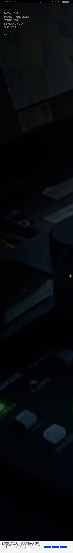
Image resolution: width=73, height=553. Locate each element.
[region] (36, 547)
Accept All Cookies (63, 546)
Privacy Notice (15, 550)
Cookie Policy (9, 550)
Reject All (55, 546)
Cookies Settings (48, 546)
